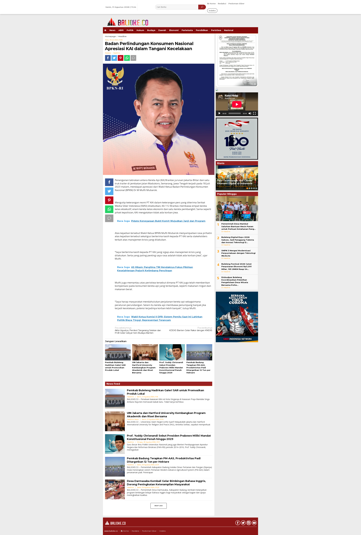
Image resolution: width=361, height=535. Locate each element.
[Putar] (219, 113)
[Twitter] (243, 523)
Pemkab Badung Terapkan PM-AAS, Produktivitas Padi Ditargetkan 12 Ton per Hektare (198, 367)
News (136, 419)
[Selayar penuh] (254, 113)
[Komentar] (133, 58)
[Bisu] (249, 113)
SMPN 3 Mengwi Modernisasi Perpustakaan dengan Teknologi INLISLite (238, 253)
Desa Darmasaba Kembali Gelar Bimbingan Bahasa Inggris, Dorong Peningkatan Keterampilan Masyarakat (166, 483)
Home (126, 531)
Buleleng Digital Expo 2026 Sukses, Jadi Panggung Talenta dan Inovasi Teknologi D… (237, 239)
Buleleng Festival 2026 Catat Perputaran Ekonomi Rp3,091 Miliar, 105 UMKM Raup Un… (236, 266)
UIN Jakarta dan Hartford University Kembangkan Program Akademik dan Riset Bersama (144, 367)
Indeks (162, 531)
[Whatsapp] (127, 58)
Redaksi (135, 531)
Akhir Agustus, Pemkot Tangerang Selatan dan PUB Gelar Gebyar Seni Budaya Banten (138, 330)
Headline (116, 53)
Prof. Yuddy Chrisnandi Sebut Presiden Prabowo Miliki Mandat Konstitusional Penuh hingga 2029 (171, 367)
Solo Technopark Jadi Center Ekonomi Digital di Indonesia (235, 182)
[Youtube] (254, 523)
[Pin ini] (120, 58)
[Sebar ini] (108, 58)
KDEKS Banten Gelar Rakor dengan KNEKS (190, 329)
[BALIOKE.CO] (126, 20)
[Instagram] (248, 523)
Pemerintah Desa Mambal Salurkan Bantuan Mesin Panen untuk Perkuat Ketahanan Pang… (238, 226)
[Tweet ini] (114, 58)
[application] (237, 104)
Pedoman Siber (149, 531)
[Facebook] (237, 523)
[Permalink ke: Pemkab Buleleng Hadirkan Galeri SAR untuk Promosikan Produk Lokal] (118, 352)
